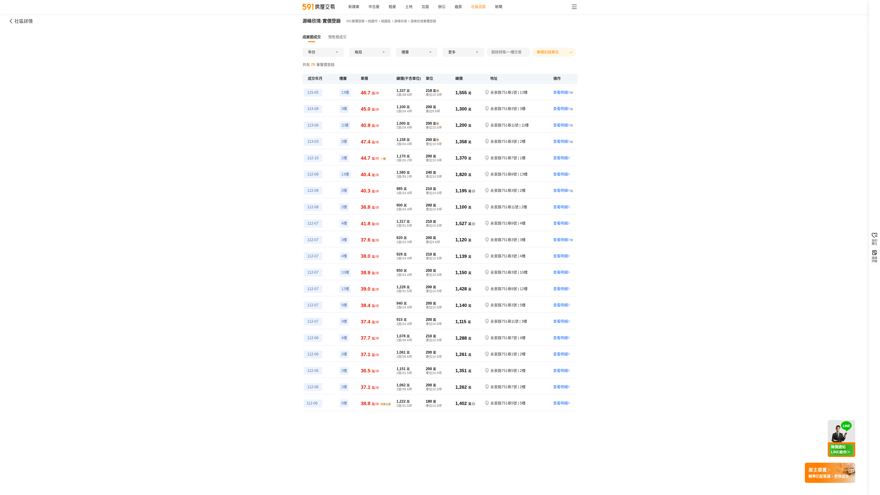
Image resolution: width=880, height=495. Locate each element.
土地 (408, 7)
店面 (425, 7)
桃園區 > (387, 21)
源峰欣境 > (402, 21)
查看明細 (560, 92)
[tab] (311, 37)
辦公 (442, 7)
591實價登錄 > (356, 21)
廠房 (458, 7)
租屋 (392, 7)
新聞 (498, 7)
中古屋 (374, 7)
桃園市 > (374, 21)
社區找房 (478, 7)
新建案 (353, 7)
